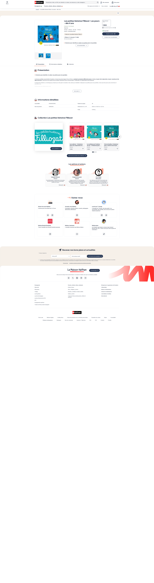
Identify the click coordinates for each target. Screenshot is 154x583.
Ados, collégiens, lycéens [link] (73, 289)
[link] (47, 215)
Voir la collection (55, 148)
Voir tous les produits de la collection (76, 155)
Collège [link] (36, 291)
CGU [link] (90, 320)
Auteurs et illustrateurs (106, 289)
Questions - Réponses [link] (81, 320)
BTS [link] (35, 300)
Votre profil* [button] (54, 256)
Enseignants (37, 285)
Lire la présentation (81, 45)
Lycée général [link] (37, 293)
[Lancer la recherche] (97, 2)
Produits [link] (109, 320)
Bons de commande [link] (69, 320)
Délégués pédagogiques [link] (48, 320)
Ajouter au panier (110, 33)
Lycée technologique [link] (39, 295)
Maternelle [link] (37, 287)
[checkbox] (39, 259)
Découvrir (61, 185)
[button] (48, 36)
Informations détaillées (56, 64)
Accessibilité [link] (113, 317)
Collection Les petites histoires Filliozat (73, 34)
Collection (71, 64)
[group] (41, 56)
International (104, 295)
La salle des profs (114, 6)
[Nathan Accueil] (39, 2)
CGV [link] (96, 320)
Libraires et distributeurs (106, 291)
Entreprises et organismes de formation (109, 285)
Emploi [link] (105, 317)
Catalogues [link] (59, 320)
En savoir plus (65, 263)
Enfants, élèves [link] (71, 287)
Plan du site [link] (40, 317)
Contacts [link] (102, 320)
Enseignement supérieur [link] (39, 302)
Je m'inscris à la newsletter (94, 256)
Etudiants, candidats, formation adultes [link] (75, 291)
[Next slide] (119, 136)
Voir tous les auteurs (68, 38)
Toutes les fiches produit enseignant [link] (42, 304)
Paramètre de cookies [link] (95, 317)
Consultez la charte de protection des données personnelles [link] (80, 263)
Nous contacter (105, 6)
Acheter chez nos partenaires (110, 37)
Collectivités (104, 287)
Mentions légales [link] (50, 317)
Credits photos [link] (60, 317)
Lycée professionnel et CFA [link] (40, 298)
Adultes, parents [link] (71, 293)
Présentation (41, 64)
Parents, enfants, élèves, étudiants (75, 285)
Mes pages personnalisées (93, 6)
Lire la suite (76, 91)
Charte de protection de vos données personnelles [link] (77, 317)
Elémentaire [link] (37, 289)
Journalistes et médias (106, 293)
